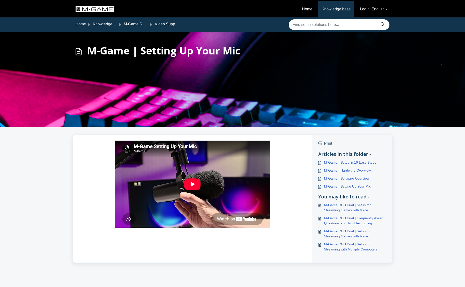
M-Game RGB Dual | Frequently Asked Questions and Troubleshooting (353, 220)
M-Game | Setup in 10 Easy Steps (350, 162)
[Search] (382, 24)
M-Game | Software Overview (346, 178)
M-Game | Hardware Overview (347, 170)
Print (328, 143)
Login (365, 9)
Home (307, 9)
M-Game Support (138, 24)
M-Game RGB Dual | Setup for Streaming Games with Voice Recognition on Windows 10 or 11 (349, 234)
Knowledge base (336, 9)
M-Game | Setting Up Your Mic (347, 186)
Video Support (167, 24)
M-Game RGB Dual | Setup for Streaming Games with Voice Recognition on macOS (347, 208)
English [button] (378, 9)
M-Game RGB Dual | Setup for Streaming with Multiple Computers (351, 246)
